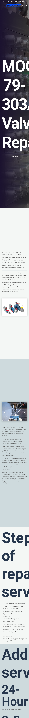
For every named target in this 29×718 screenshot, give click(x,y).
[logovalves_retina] (13, 5)
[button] (23, 5)
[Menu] (2, 5)
